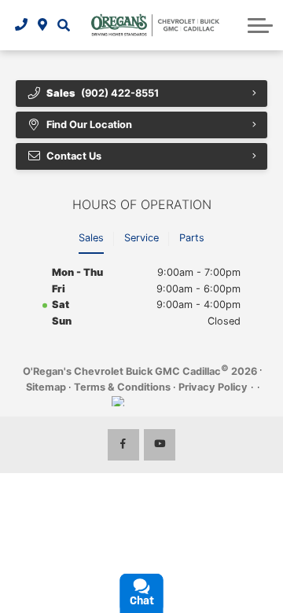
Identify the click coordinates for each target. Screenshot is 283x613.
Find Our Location (89, 124)
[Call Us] (21, 25)
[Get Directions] (43, 25)
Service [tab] (141, 238)
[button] (63, 25)
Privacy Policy (213, 387)
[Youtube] (159, 445)
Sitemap (46, 387)
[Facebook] (123, 445)
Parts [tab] (191, 238)
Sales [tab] (91, 238)
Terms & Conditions (122, 387)
